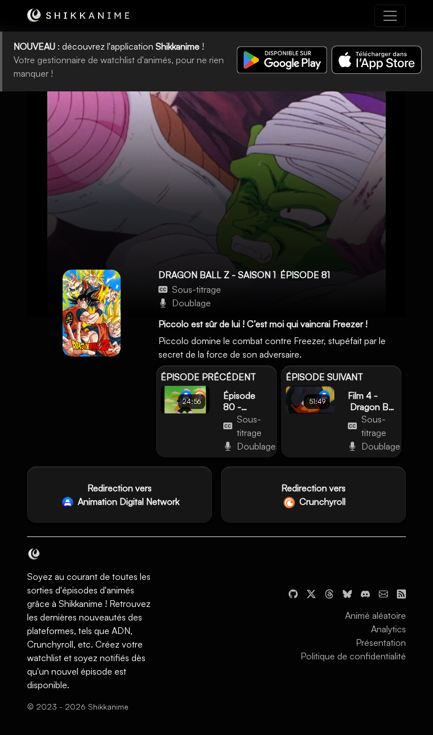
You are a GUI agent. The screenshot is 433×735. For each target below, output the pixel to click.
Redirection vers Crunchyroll (313, 494)
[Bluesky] (347, 592)
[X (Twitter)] (311, 592)
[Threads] (329, 592)
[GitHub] (293, 592)
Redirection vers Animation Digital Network (127, 494)
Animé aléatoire (375, 615)
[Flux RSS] (401, 592)
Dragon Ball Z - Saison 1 (217, 274)
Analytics (388, 629)
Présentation (381, 642)
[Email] (383, 592)
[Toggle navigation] (390, 16)
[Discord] (365, 592)
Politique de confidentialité (353, 656)
